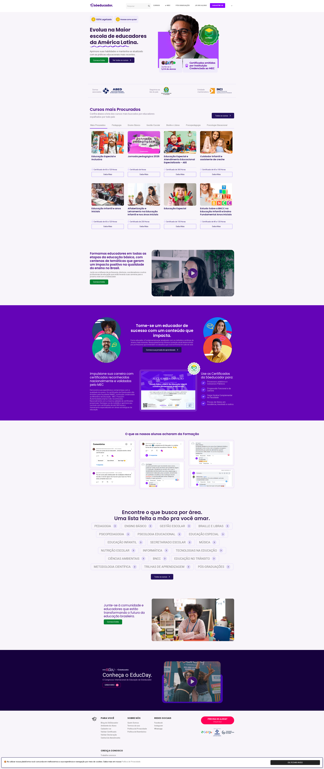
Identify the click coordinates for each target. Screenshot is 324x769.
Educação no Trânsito (192, 558)
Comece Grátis (99, 282)
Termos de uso (133, 726)
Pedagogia (116, 125)
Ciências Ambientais (123, 558)
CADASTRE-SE (217, 5)
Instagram (158, 726)
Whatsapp (158, 729)
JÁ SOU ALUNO (201, 5)
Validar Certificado (108, 732)
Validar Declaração (109, 735)
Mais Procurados (97, 125)
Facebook (158, 723)
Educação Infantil (122, 542)
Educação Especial (204, 534)
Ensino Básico (134, 125)
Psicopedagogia (193, 125)
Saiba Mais (107, 174)
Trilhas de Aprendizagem (164, 567)
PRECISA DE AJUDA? (217, 720)
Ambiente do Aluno (108, 726)
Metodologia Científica (112, 567)
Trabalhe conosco (108, 755)
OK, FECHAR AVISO (295, 763)
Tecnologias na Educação (196, 550)
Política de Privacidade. (131, 762)
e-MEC (167, 5)
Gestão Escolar (153, 125)
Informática (152, 550)
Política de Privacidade (137, 729)
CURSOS (156, 5)
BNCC (157, 558)
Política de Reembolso (136, 732)
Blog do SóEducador (109, 723)
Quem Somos (133, 723)
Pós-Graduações (211, 567)
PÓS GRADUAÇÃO (183, 5)
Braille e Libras (173, 125)
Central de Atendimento (110, 738)
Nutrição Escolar (115, 550)
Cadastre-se (106, 729)
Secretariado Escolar (168, 542)
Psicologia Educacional (217, 125)
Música (204, 542)
